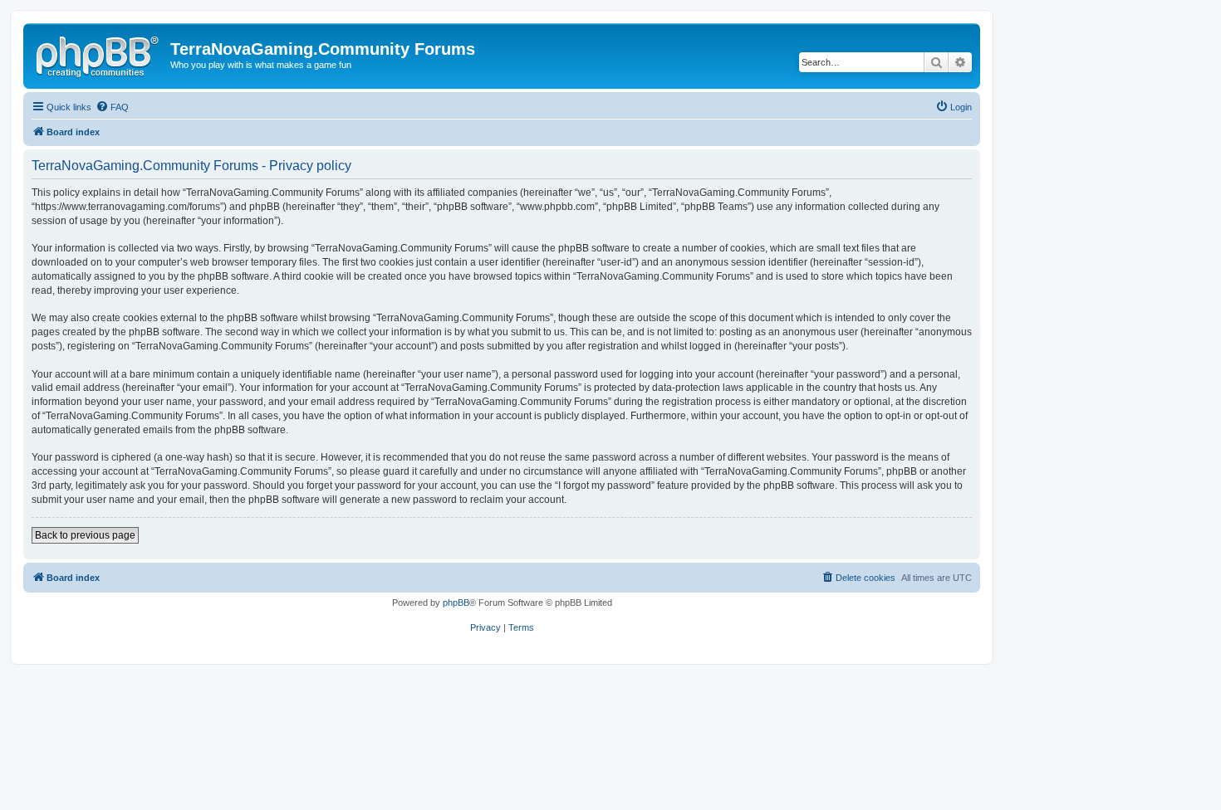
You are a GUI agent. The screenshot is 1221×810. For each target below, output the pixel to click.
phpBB (456, 603)
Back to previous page (85, 535)
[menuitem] (112, 107)
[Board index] (98, 54)
